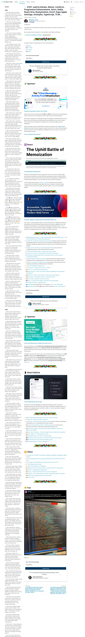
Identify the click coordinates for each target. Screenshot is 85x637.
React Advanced (31, 286)
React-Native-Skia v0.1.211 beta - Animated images (39, 436)
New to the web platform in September (37, 466)
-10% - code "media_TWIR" (57, 284)
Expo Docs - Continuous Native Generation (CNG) (39, 421)
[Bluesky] (30, 22)
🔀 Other (72, 14)
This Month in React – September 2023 (37, 282)
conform (63, 226)
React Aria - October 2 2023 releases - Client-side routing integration (44, 275)
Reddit (29, 51)
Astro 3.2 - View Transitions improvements (38, 269)
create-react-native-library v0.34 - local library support (40, 425)
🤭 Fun (71, 16)
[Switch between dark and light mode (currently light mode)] (71, 2)
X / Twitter (30, 47)
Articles (16, 2)
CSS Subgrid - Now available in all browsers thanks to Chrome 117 (43, 462)
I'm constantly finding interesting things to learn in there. (44, 573)
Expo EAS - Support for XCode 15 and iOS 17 (38, 419)
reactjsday (30, 284)
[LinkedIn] (33, 22)
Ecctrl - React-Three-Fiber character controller (38, 279)
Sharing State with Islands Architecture (37, 258)
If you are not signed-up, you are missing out (44, 301)
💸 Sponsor (72, 7)
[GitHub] (32, 22)
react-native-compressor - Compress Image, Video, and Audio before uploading (46, 432)
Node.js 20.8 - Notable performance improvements (40, 475)
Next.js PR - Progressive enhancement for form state (40, 241)
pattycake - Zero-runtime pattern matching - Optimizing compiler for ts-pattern (46, 473)
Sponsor (33, 2)
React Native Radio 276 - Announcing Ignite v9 (38, 441)
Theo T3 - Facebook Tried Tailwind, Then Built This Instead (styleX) (43, 280)
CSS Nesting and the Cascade (34, 464)
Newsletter (22, 2)
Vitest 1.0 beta (31, 477)
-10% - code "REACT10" (60, 286)
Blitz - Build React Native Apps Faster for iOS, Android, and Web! (42, 417)
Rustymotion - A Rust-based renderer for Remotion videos (41, 277)
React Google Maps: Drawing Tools (36, 265)
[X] (29, 22)
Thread (28, 2)
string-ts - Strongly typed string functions (37, 470)
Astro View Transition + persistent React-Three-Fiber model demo (43, 253)
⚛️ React (71, 9)
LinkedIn (30, 49)
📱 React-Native (73, 12)
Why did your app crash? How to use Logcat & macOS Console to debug (44, 437)
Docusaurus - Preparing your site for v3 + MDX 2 (39, 267)
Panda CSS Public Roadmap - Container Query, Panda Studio (42, 251)
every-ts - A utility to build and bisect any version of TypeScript (42, 471)
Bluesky (29, 46)
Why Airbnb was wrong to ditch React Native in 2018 (40, 439)
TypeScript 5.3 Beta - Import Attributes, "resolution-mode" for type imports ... (46, 468)
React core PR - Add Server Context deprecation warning (41, 247)
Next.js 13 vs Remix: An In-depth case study (38, 262)
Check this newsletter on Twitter (34, 35)
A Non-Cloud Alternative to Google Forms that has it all (38, 343)
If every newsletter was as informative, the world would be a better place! (44, 67)
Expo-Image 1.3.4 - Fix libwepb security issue (38, 434)
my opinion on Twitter (43, 182)
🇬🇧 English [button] (66, 2)
